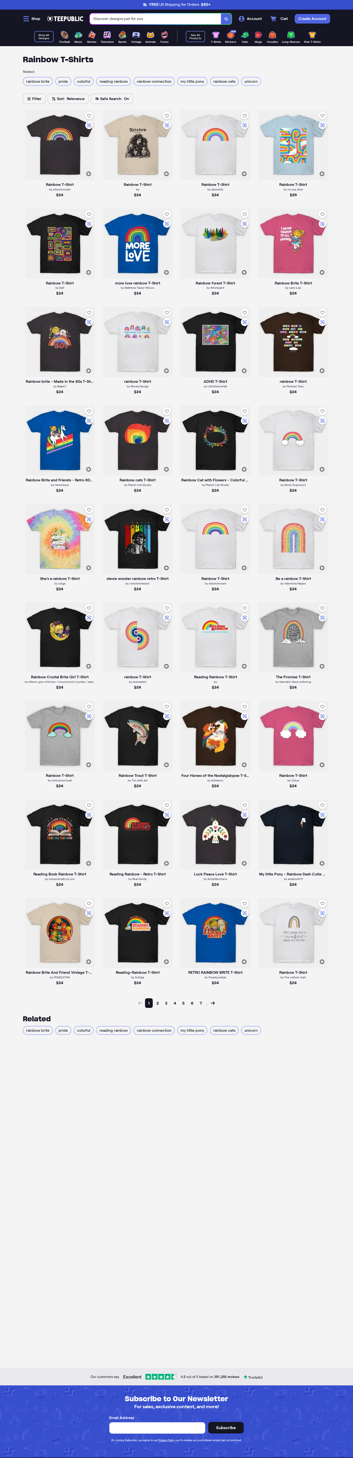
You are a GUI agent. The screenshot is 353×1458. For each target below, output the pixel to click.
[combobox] (155, 18)
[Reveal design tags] (88, 173)
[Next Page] (213, 1003)
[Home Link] (65, 19)
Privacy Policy (166, 1440)
